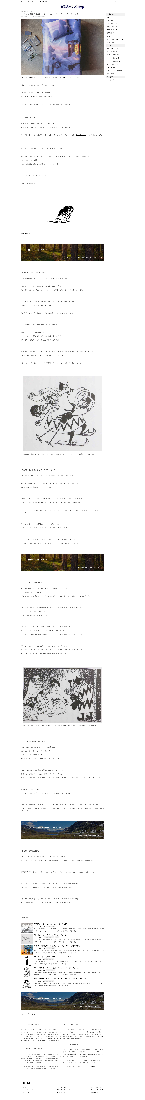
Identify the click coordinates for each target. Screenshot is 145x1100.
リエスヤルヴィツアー (112, 29)
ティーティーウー (81, 135)
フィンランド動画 (111, 51)
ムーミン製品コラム (112, 64)
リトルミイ (57, 937)
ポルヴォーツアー (111, 26)
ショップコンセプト (28, 1090)
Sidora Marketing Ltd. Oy (78, 1098)
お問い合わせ (110, 80)
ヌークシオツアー (111, 23)
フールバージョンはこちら (88, 1066)
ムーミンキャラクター (40, 16)
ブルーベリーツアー (112, 20)
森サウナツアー (110, 17)
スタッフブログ (110, 74)
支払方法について (62, 1087)
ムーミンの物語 (110, 67)
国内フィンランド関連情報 (114, 70)
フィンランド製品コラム (113, 61)
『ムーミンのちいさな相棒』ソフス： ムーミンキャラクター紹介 (53, 957)
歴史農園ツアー (110, 33)
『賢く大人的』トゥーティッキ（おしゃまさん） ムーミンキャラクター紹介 (57, 968)
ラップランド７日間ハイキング (115, 39)
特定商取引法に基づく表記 (64, 1090)
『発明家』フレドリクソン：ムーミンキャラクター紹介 (50, 924)
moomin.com (26, 233)
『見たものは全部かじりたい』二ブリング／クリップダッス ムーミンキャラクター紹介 (60, 978)
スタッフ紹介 (26, 1092)
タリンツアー (110, 36)
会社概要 (25, 1087)
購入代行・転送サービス (98, 1090)
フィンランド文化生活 (112, 58)
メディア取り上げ (96, 1087)
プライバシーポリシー (63, 1092)
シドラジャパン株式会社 (67, 1098)
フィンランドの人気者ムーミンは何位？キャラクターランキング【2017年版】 (57, 946)
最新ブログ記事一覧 (112, 48)
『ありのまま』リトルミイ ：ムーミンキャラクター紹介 (50, 935)
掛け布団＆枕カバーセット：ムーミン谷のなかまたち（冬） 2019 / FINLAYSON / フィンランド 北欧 (52, 77)
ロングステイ (110, 42)
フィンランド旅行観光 (112, 54)
